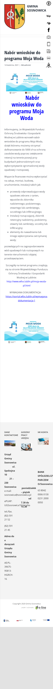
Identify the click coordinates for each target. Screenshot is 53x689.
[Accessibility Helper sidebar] (49, 3)
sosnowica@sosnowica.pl (17, 494)
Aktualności (26, 65)
